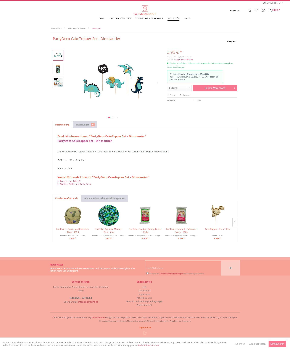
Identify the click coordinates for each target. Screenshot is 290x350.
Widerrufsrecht (144, 305)
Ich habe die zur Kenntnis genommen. (176, 273)
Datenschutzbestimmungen (171, 273)
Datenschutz (144, 290)
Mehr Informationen (148, 345)
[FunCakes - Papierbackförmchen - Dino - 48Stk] (72, 215)
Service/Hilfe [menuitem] (272, 2)
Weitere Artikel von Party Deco (75, 184)
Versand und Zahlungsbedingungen (144, 301)
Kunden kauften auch (66, 198)
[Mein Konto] (263, 10)
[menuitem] (241, 10)
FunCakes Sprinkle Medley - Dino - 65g (109, 230)
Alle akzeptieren (257, 343)
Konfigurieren (277, 343)
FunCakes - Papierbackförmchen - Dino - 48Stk (72, 230)
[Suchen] (249, 10)
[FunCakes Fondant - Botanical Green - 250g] (181, 215)
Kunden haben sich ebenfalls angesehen (104, 198)
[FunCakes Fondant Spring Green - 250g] (145, 215)
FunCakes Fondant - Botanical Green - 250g (181, 230)
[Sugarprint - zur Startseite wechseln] (145, 10)
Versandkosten (98, 317)
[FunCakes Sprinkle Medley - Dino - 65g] (109, 215)
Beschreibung (62, 124)
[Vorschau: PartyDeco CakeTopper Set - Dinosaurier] (58, 55)
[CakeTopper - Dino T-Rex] (217, 215)
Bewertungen (84, 124)
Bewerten (186, 95)
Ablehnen (240, 343)
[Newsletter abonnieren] (230, 268)
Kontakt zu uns (144, 297)
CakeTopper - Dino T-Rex (217, 229)
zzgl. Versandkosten (184, 59)
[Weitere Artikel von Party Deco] (232, 41)
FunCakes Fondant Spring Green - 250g (145, 230)
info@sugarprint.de (88, 301)
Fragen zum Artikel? (70, 181)
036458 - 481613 (81, 298)
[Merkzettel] (256, 10)
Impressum (144, 294)
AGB (144, 287)
